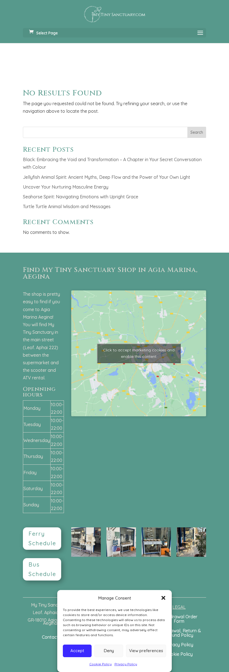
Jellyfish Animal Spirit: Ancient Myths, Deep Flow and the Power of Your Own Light (106, 177)
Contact (50, 637)
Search (196, 132)
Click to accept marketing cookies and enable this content (139, 353)
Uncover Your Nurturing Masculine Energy (65, 187)
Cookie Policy (100, 664)
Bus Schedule (42, 569)
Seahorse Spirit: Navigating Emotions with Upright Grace (80, 196)
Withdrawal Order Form (179, 619)
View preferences (146, 650)
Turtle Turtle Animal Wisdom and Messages (67, 206)
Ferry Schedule (42, 538)
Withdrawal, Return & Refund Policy (179, 633)
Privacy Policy (126, 664)
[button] (163, 598)
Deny (109, 650)
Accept (77, 650)
